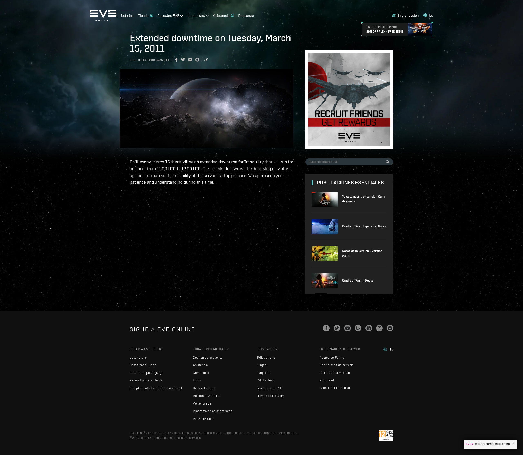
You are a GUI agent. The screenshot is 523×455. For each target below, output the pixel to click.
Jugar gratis (138, 357)
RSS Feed (327, 380)
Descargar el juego (143, 365)
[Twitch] (358, 328)
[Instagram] (379, 328)
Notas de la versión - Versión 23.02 (362, 253)
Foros (197, 380)
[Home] (103, 20)
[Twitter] (337, 328)
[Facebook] (326, 328)
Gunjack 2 (263, 373)
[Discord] (368, 328)
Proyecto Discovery (270, 395)
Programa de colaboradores (212, 411)
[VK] (390, 328)
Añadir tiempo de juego (146, 373)
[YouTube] (347, 328)
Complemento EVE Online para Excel (156, 388)
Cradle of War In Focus (358, 280)
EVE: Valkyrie (265, 357)
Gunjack (262, 365)
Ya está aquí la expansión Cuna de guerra (363, 199)
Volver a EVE (202, 403)
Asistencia (200, 365)
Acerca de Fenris (332, 357)
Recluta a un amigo (207, 395)
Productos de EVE (269, 388)
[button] (514, 443)
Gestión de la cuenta (207, 357)
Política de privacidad (335, 373)
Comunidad (201, 373)
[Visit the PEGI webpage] (386, 435)
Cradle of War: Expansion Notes (364, 226)
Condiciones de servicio (337, 365)
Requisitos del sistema (146, 380)
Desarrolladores (204, 388)
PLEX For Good (204, 418)
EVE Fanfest (265, 380)
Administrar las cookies (335, 387)
